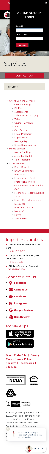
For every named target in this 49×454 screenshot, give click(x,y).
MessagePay (20, 141)
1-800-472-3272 (16, 251)
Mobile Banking (22, 152)
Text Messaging (22, 160)
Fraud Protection (23, 134)
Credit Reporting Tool (25, 145)
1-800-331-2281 (16, 262)
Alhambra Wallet (23, 156)
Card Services (21, 130)
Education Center (23, 207)
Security (11, 363)
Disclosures (27, 363)
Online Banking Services (21, 101)
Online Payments (23, 123)
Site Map (11, 367)
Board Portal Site (16, 355)
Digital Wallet (21, 137)
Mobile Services (17, 148)
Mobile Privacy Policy (18, 359)
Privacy (35, 355)
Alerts (17, 126)
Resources (12, 87)
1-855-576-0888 (16, 269)
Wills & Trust (21, 218)
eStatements (21, 112)
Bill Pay (18, 108)
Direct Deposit (21, 167)
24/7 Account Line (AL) (26, 115)
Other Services (17, 163)
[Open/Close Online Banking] (46, 3)
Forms (17, 215)
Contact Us (24, 75)
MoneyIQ (19, 211)
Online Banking (22, 104)
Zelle (17, 119)
